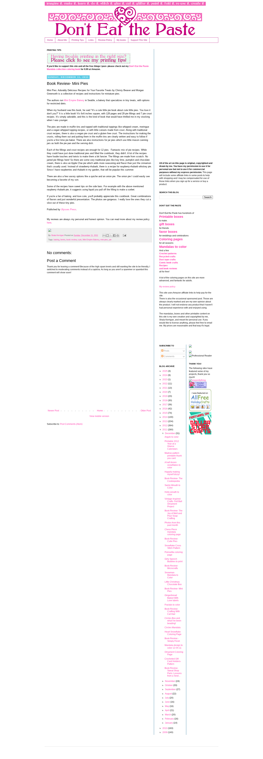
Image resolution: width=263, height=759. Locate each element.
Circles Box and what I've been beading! (173, 621)
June (167, 702)
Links (91, 40)
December (170, 433)
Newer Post (53, 410)
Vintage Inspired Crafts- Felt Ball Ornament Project (173, 503)
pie (110, 240)
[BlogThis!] (107, 235)
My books (121, 40)
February (169, 718)
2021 (165, 388)
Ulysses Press (68, 209)
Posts (166, 351)
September (170, 689)
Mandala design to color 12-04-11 (174, 646)
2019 (165, 396)
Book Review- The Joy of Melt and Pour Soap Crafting (173, 514)
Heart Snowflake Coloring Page (173, 633)
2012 (165, 425)
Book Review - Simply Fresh (172, 639)
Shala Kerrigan (57, 235)
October (169, 685)
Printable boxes (171, 216)
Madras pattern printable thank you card (173, 455)
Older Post (146, 410)
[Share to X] (111, 235)
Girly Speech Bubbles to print (173, 560)
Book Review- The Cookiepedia (173, 479)
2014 (165, 417)
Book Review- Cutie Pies (171, 540)
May (167, 706)
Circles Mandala (173, 627)
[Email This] (104, 235)
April (167, 710)
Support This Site (139, 40)
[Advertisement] (99, 380)
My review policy (167, 286)
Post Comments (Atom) (71, 424)
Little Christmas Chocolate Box (173, 583)
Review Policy (105, 40)
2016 (165, 408)
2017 (165, 404)
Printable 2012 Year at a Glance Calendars (172, 445)
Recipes (163, 265)
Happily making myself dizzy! (172, 473)
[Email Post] (124, 235)
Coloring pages (171, 239)
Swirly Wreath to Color (172, 486)
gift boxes (166, 224)
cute (80, 240)
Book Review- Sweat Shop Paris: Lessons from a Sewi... (173, 672)
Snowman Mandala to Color (171, 575)
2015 (165, 413)
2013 (165, 421)
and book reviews (168, 268)
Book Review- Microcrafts (171, 567)
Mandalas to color (173, 247)
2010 (165, 728)
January (169, 723)
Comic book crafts (168, 262)
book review (71, 240)
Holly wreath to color (172, 493)
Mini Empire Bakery (73, 100)
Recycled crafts (167, 256)
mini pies (104, 240)
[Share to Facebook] (114, 235)
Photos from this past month (172, 523)
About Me (62, 40)
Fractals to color (172, 605)
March (168, 714)
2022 (165, 383)
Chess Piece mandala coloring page (173, 532)
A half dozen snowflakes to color (173, 465)
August (168, 693)
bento (62, 240)
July (167, 698)
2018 (165, 400)
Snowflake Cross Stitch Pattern (173, 546)
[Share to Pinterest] (118, 235)
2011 (165, 429)
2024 (165, 375)
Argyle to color (172, 437)
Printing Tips (78, 40)
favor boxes (168, 231)
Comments (168, 356)
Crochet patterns (168, 253)
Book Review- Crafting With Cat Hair (172, 611)
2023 (165, 379)
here (49, 222)
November (170, 681)
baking (56, 240)
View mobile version (99, 416)
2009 (165, 732)
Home (50, 40)
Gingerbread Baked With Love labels (172, 598)
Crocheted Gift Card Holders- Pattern (173, 661)
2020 (165, 392)
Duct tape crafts (167, 259)
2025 (165, 371)
